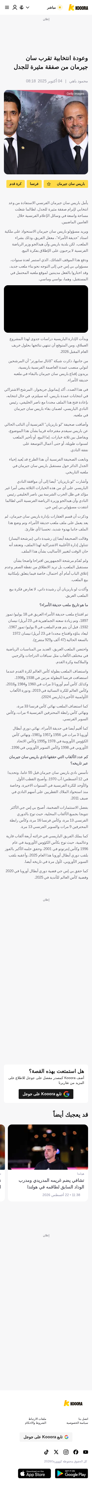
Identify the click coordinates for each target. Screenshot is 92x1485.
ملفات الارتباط (37, 1419)
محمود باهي (78, 81)
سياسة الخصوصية (77, 1423)
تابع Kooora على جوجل (42, 1094)
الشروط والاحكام (35, 1423)
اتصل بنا (83, 1419)
